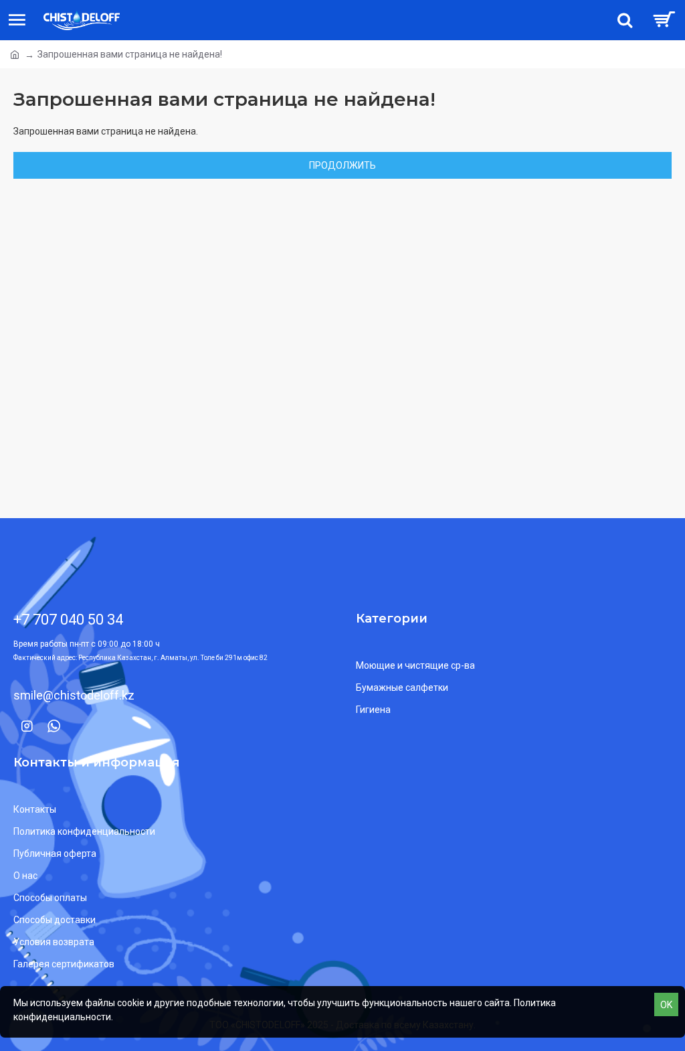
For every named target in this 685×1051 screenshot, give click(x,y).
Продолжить (342, 165)
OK (666, 1004)
